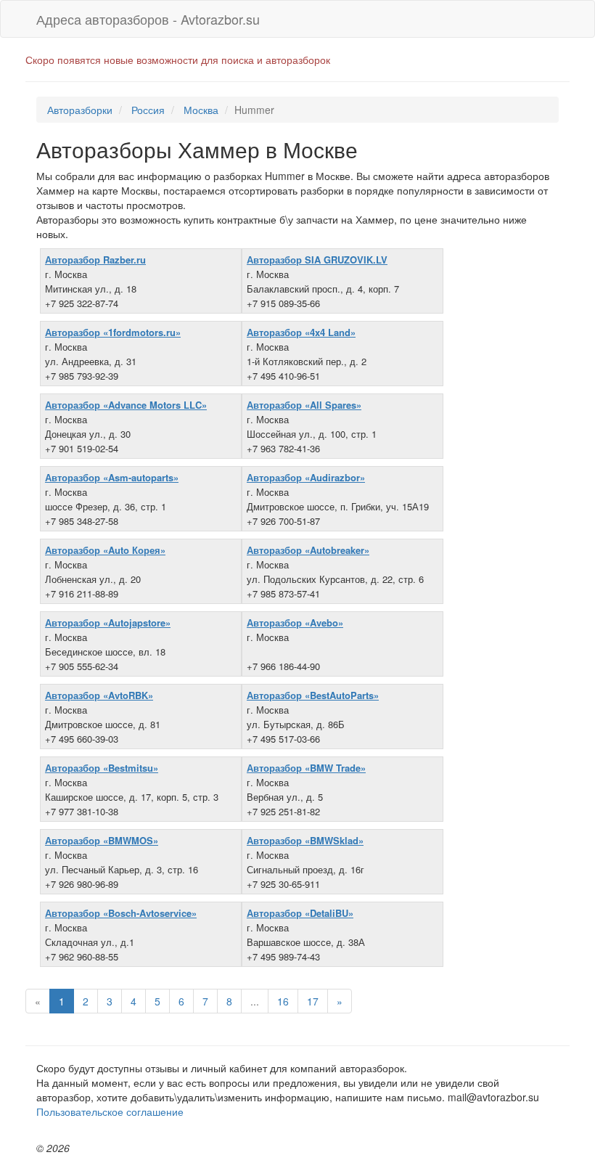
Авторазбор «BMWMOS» (101, 840)
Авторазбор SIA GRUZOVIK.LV (317, 259)
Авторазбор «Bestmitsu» (101, 768)
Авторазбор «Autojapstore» (108, 622)
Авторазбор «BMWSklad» (305, 840)
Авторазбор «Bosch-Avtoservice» (121, 913)
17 (313, 1001)
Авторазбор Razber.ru (95, 259)
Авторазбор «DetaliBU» (300, 913)
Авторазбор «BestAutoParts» (313, 695)
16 (283, 1001)
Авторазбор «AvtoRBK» (99, 695)
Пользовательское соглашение (110, 1111)
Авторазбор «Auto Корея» (105, 550)
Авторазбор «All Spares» (304, 405)
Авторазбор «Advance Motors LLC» (126, 405)
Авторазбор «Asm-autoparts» (111, 477)
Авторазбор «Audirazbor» (306, 477)
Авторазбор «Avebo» (295, 622)
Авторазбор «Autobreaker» (308, 550)
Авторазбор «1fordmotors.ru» (113, 332)
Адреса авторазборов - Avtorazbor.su (148, 18)
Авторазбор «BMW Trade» (306, 768)
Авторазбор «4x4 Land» (301, 332)
